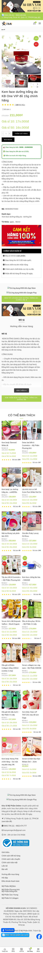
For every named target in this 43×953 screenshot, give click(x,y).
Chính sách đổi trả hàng (11, 856)
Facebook (9, 930)
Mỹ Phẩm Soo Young (10, 895)
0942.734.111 (9, 15)
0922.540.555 (21, 15)
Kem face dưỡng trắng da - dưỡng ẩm (17, 217)
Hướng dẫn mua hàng (10, 874)
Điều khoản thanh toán (10, 881)
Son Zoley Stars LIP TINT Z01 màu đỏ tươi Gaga (30, 715)
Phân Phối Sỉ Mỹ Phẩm (19, 931)
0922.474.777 (21, 826)
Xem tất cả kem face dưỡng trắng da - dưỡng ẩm (21, 299)
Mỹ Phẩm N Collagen (10, 898)
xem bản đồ (6, 821)
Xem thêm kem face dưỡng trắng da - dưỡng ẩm (21, 398)
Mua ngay (8, 140)
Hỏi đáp (5, 878)
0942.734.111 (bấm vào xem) (16, 935)
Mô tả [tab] (21, 320)
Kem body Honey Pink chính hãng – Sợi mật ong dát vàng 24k (10, 761)
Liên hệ (4, 866)
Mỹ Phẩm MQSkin (9, 886)
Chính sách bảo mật (9, 862)
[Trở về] (3, 29)
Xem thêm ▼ (21, 390)
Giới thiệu (5, 852)
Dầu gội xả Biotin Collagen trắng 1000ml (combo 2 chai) (10, 668)
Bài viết (4, 869)
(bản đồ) (37, 17)
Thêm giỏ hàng (21, 133)
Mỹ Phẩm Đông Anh (9, 891)
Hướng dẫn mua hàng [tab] (21, 326)
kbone (18, 222)
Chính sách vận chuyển (11, 859)
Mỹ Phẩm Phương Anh (11, 890)
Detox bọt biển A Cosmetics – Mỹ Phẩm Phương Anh (30, 445)
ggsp (12, 222)
